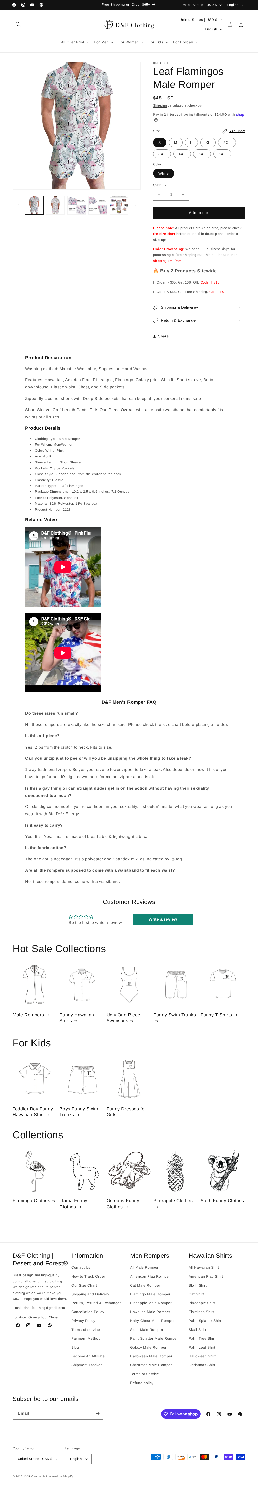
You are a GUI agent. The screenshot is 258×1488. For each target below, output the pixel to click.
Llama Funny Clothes (73, 1203)
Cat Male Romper (145, 1285)
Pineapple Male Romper (151, 1303)
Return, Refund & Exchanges (96, 1303)
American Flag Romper (150, 1276)
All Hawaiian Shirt (204, 1267)
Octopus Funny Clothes (123, 1203)
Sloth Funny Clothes (222, 1200)
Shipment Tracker (86, 1365)
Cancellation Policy (87, 1312)
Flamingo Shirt (201, 1312)
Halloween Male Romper (151, 1356)
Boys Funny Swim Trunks (78, 1111)
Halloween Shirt (202, 1356)
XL (208, 142)
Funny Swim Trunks (174, 1014)
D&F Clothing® (34, 1476)
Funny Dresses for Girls (126, 1111)
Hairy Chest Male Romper (152, 1321)
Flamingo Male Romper (150, 1294)
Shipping (160, 105)
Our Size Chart (84, 1285)
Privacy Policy (83, 1321)
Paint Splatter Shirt (205, 1321)
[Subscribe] (97, 1414)
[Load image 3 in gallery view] (76, 205)
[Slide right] (135, 205)
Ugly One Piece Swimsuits (123, 1017)
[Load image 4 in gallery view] (97, 205)
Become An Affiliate (88, 1356)
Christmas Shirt (202, 1365)
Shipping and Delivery (90, 1294)
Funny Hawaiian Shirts (76, 1017)
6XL (222, 154)
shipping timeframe (168, 261)
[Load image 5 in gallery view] (119, 205)
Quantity (159, 185)
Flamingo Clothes (31, 1200)
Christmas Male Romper (151, 1365)
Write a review (163, 919)
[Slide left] (18, 205)
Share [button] (163, 336)
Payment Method (86, 1338)
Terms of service (85, 1330)
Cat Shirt (196, 1294)
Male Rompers (28, 1014)
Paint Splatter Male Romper (154, 1338)
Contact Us (80, 1267)
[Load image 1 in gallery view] (34, 205)
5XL (202, 154)
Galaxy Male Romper (148, 1347)
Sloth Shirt (198, 1285)
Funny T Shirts (216, 1014)
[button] (18, 24)
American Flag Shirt (206, 1276)
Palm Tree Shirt (202, 1338)
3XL (162, 154)
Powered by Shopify (59, 1476)
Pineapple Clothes (173, 1200)
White (163, 173)
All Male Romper (144, 1267)
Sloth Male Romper (146, 1330)
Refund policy (142, 1383)
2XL (227, 142)
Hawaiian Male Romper (150, 1312)
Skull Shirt (197, 1330)
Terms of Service (144, 1374)
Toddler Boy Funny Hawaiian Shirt (33, 1111)
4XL (182, 154)
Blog (75, 1347)
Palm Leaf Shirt (202, 1347)
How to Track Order (88, 1276)
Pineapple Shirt (202, 1303)
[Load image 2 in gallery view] (55, 205)
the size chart (164, 234)
